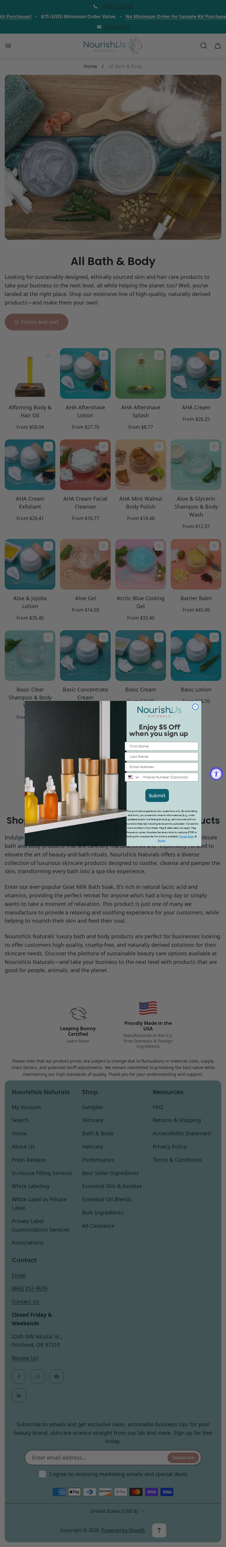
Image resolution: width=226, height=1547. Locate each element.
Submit (157, 795)
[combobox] (132, 777)
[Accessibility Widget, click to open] (216, 773)
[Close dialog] (195, 707)
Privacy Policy (186, 836)
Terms (161, 840)
